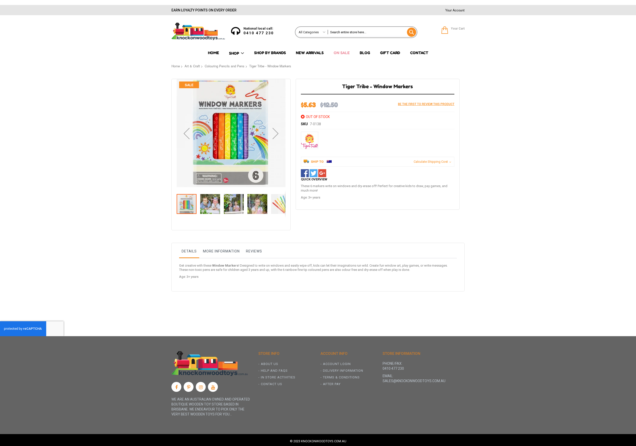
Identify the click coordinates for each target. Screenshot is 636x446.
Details (189, 251)
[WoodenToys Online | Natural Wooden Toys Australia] (198, 31)
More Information (221, 251)
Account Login (337, 364)
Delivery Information (343, 370)
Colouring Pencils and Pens (224, 66)
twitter (314, 173)
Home (175, 66)
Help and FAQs (274, 370)
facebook (305, 173)
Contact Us (271, 384)
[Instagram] (201, 387)
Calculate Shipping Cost (431, 161)
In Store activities (278, 377)
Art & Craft (192, 66)
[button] (187, 133)
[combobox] (372, 32)
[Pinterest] (189, 387)
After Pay (332, 384)
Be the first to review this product (426, 104)
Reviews (254, 251)
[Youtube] (213, 387)
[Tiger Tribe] (309, 140)
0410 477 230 (258, 33)
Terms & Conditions (341, 377)
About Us (269, 364)
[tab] (189, 252)
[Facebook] (176, 387)
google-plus (322, 173)
